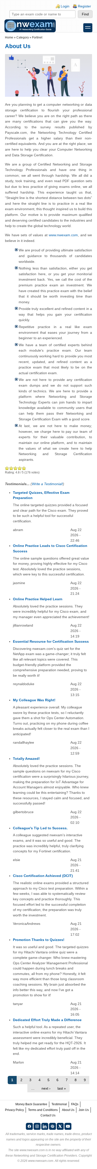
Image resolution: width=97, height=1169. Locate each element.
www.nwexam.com (63, 235)
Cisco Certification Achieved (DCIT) (43, 876)
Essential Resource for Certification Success (51, 641)
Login (65, 6)
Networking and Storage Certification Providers (45, 1155)
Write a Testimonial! (47, 484)
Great (20, 468)
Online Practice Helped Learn (37, 599)
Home (9, 37)
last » (61, 1088)
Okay (11, 468)
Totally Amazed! (26, 759)
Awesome (23, 468)
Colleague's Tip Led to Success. (40, 828)
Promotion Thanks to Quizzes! (38, 940)
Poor (7, 468)
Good (15, 468)
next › (46, 1088)
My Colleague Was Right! (34, 700)
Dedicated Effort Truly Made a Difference (47, 1020)
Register (84, 6)
